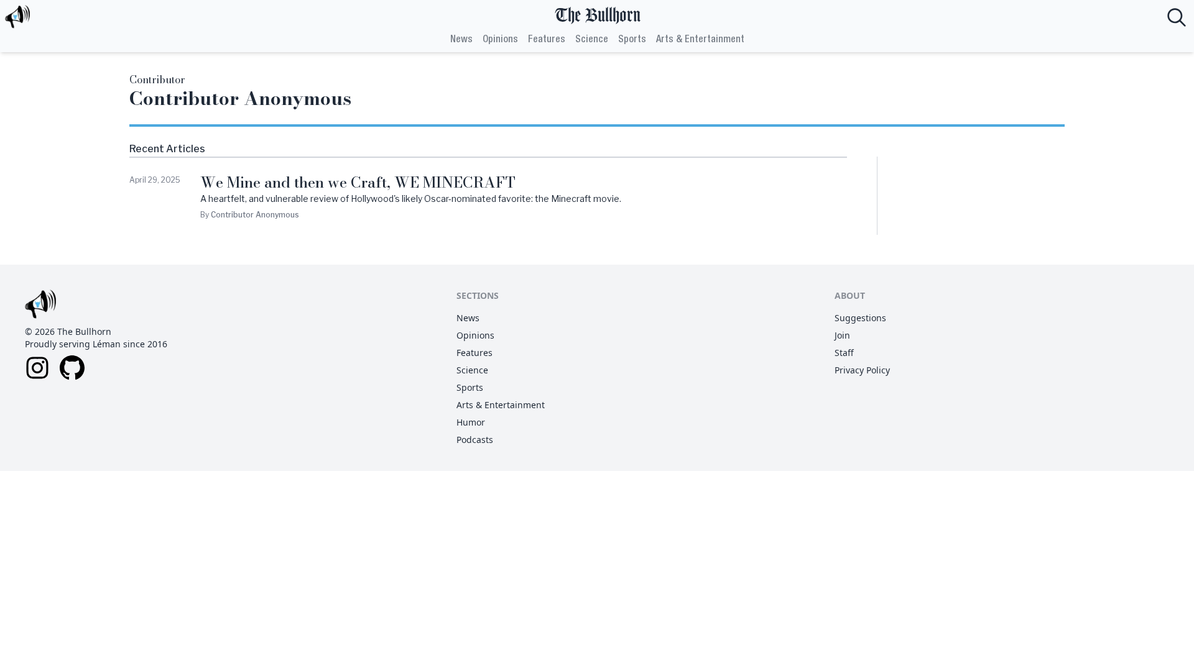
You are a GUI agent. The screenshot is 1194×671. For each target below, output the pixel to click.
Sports (632, 39)
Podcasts (474, 439)
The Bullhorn (597, 16)
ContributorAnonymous (255, 214)
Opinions (500, 39)
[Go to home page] (17, 17)
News (461, 39)
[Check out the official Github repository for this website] (72, 367)
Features (546, 39)
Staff (844, 352)
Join (842, 335)
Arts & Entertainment (700, 39)
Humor (470, 422)
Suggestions (860, 318)
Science (591, 39)
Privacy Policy (862, 370)
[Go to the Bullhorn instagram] (37, 367)
